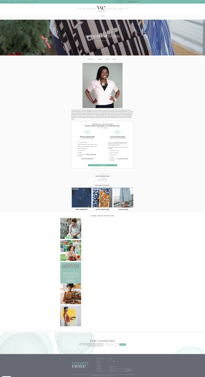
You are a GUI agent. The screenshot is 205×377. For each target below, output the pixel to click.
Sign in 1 (106, 127)
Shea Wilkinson (81, 209)
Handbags (99, 59)
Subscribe (108, 8)
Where (84, 8)
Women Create (25, 1)
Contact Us (99, 363)
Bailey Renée (123, 209)
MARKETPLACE (121, 8)
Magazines (17, 1)
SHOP (126, 8)
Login (203, 1)
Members (93, 8)
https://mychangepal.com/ (102, 179)
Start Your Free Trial (120, 1)
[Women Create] (84, 365)
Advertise (98, 362)
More (88, 8)
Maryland (114, 59)
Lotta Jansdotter (102, 209)
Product (107, 59)
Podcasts (115, 8)
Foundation (99, 365)
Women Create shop (91, 154)
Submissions (99, 366)
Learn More (102, 165)
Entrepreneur (90, 59)
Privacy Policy (99, 368)
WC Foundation (34, 1)
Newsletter (5, 1)
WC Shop (11, 1)
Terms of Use (99, 369)
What (80, 8)
